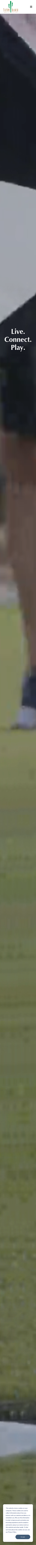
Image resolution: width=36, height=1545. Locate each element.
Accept (23, 1537)
